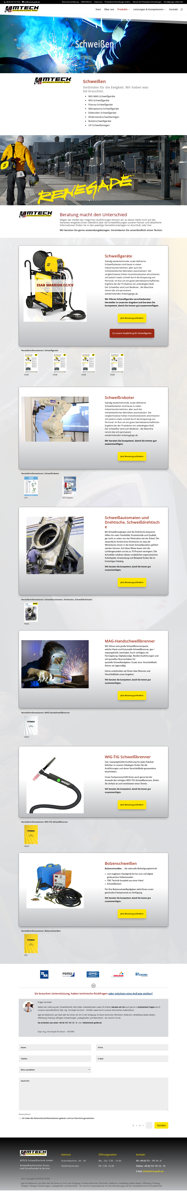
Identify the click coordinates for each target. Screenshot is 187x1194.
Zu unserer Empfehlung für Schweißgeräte (132, 333)
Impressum (98, 2)
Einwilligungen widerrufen (173, 2)
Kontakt (173, 9)
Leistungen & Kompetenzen (148, 9)
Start (98, 9)
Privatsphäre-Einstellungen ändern (117, 2)
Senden (161, 1125)
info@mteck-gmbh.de (153, 1171)
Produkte (122, 9)
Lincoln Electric (55, 285)
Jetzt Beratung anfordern (131, 318)
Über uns (109, 9)
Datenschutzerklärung (70, 2)
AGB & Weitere (86, 2)
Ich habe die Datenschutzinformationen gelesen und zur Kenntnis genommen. (58, 1118)
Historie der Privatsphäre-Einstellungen (147, 2)
